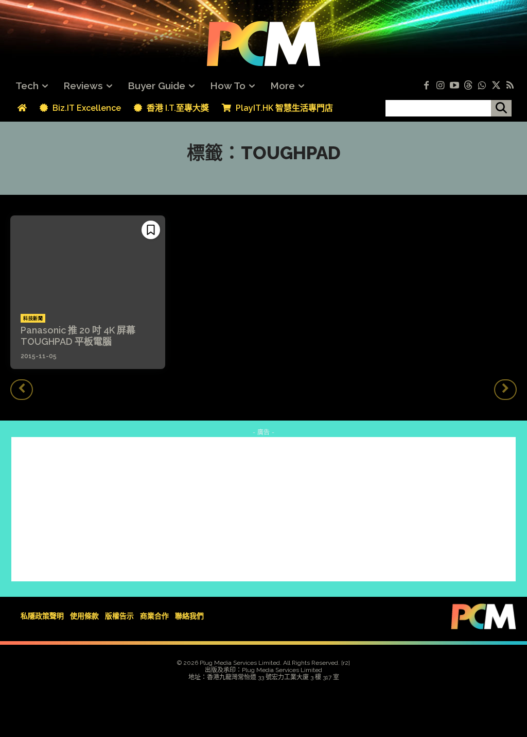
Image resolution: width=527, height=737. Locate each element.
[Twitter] (496, 86)
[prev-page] (21, 389)
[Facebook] (426, 86)
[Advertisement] (263, 509)
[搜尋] (501, 108)
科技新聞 (33, 318)
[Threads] (468, 86)
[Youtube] (454, 86)
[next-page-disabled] (505, 389)
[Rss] (510, 86)
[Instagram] (440, 86)
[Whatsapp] (482, 86)
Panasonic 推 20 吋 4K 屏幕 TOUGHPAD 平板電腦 (78, 336)
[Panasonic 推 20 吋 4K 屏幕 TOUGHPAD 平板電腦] (87, 259)
